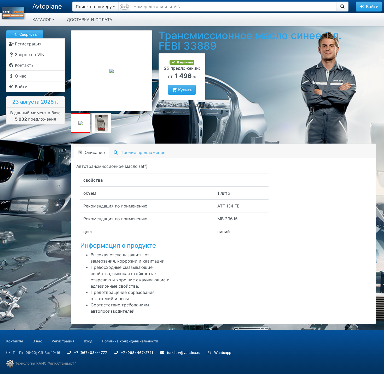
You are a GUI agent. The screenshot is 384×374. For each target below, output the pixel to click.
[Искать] (342, 6)
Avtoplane (47, 6)
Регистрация (63, 341)
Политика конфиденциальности (130, 341)
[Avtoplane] (13, 12)
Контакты (14, 341)
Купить (184, 89)
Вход (88, 341)
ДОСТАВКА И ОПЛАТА (89, 19)
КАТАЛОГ (41, 19)
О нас (37, 341)
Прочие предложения (142, 152)
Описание (94, 152)
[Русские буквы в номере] (124, 6)
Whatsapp (222, 353)
